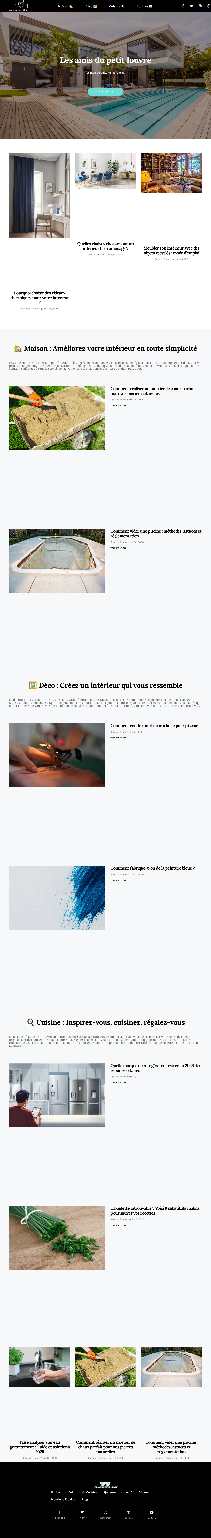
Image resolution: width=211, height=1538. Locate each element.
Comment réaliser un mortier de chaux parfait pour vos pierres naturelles (152, 391)
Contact (56, 1492)
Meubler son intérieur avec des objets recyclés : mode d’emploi (171, 250)
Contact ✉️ (144, 6)
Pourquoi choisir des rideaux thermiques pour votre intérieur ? (39, 297)
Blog (85, 1499)
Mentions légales (63, 1499)
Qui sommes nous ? (118, 1492)
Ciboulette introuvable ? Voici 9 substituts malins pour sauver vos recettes (154, 1210)
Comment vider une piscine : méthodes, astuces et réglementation (155, 533)
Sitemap (144, 1492)
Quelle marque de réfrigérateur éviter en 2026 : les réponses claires (155, 1068)
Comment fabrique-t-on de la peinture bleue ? (152, 868)
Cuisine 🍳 (116, 6)
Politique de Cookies (83, 1492)
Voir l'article (118, 405)
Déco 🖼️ (91, 6)
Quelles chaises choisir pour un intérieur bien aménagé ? (105, 246)
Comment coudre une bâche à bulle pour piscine (154, 725)
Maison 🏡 (65, 6)
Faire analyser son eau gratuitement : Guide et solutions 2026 (40, 1446)
